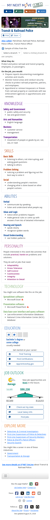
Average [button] (12, 384)
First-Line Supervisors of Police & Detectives (26, 434)
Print (7, 35)
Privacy (26, 510)
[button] (22, 299)
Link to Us (19, 497)
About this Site (17, 510)
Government (12, 453)
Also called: (7, 41)
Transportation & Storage (18, 456)
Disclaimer (35, 510)
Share (16, 35)
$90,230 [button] (25, 389)
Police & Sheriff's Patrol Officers (21, 440)
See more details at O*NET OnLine (18, 464)
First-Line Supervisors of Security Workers (25, 437)
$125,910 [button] (40, 400)
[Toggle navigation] (5, 475)
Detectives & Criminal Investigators (22, 431)
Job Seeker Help (20, 487)
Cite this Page (29, 497)
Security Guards (14, 442)
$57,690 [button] (9, 400)
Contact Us (32, 487)
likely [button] (25, 382)
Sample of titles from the (16, 48)
